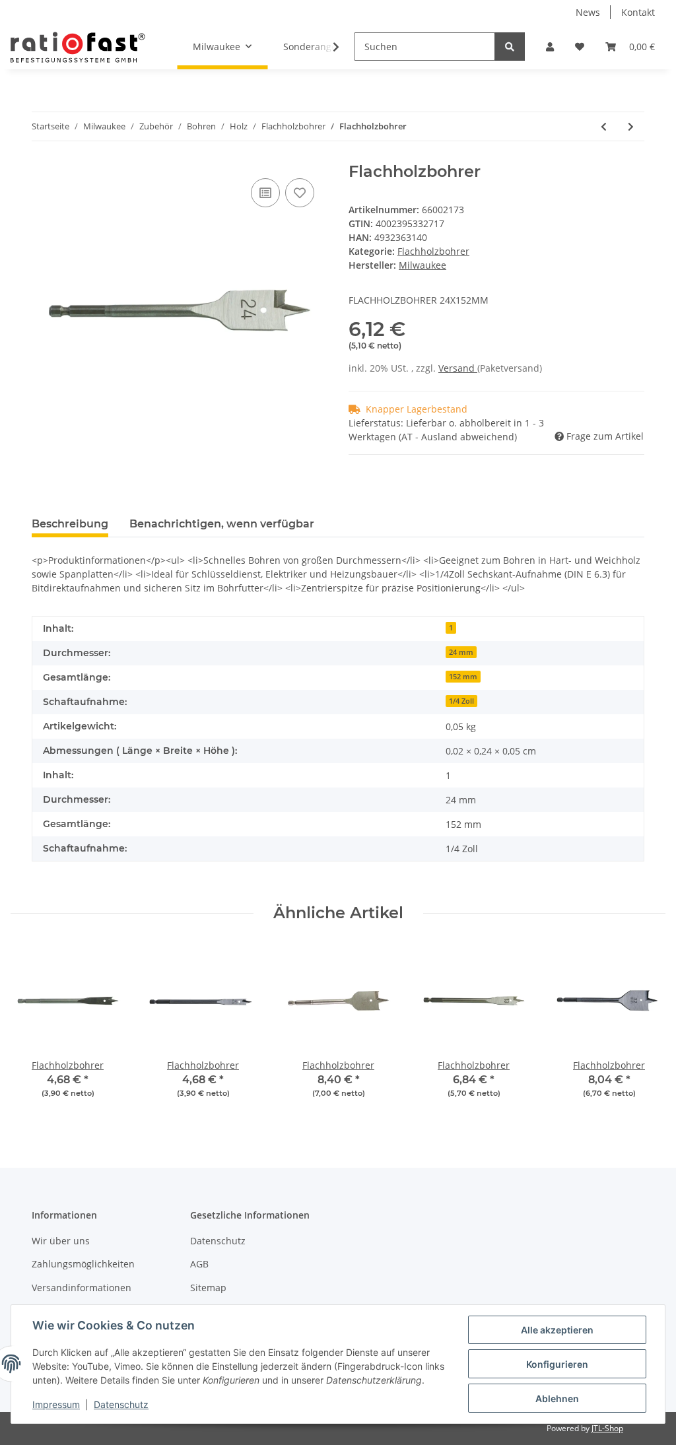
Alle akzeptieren (557, 1329)
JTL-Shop (607, 1428)
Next (644, 1029)
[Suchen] (509, 46)
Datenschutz (218, 1240)
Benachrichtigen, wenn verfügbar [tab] (221, 524)
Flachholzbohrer (433, 251)
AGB (199, 1264)
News (588, 12)
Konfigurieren (557, 1364)
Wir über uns (61, 1240)
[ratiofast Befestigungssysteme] (78, 46)
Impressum (56, 1404)
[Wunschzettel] (579, 46)
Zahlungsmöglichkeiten (83, 1264)
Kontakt (638, 12)
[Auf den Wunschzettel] (299, 192)
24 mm (461, 652)
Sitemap (208, 1287)
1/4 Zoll (461, 701)
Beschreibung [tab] (70, 524)
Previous (33, 1029)
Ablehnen (557, 1398)
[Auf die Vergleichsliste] (265, 192)
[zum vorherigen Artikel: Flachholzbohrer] (603, 126)
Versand (457, 368)
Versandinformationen (81, 1287)
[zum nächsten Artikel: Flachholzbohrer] (630, 126)
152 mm (463, 676)
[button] (549, 46)
